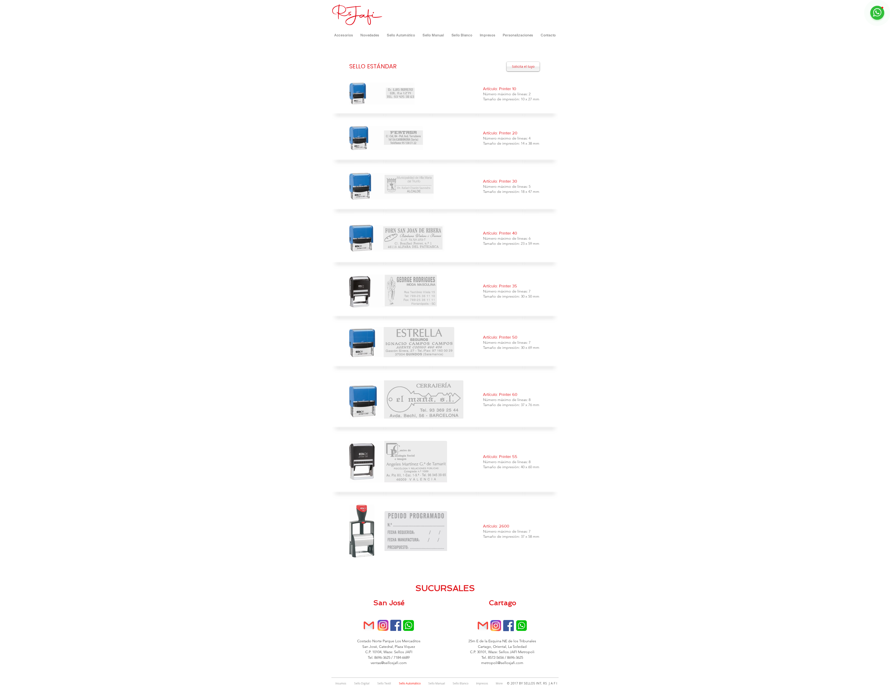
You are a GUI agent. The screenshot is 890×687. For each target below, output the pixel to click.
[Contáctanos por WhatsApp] (408, 625)
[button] (343, 35)
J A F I (552, 683)
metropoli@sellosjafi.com (502, 663)
